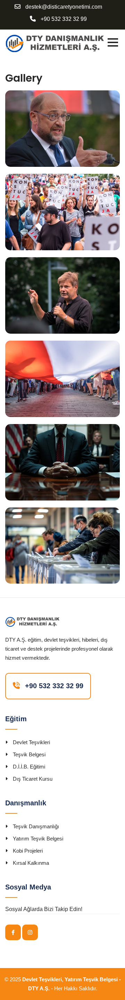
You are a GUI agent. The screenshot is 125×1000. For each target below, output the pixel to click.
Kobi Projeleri (28, 851)
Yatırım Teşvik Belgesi (38, 839)
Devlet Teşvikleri (31, 742)
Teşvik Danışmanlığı (36, 826)
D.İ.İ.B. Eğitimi (29, 767)
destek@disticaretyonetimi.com (63, 7)
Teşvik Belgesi (29, 754)
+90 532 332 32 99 (64, 19)
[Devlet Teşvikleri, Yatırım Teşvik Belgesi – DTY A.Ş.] (54, 43)
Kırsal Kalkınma (31, 863)
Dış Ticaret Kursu (32, 779)
